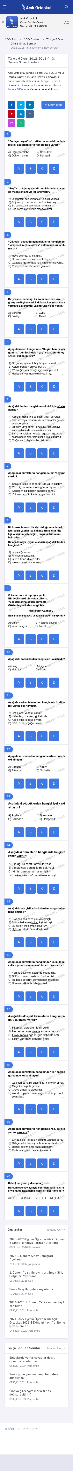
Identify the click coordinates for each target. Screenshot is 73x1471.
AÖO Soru (11, 39)
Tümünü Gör (54, 1230)
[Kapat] (3, 22)
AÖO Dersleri (32, 39)
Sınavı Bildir (54, 105)
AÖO (11, 1429)
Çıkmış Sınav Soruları (24, 43)
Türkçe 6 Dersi (55, 39)
